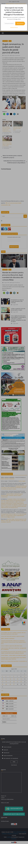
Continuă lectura (14, 27)
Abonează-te (20, 23)
